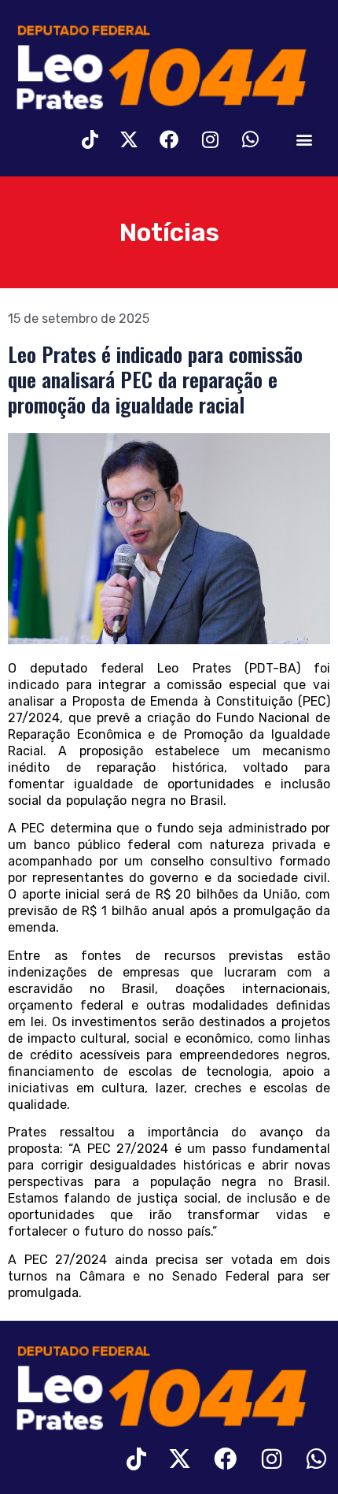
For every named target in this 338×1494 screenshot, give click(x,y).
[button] (305, 140)
